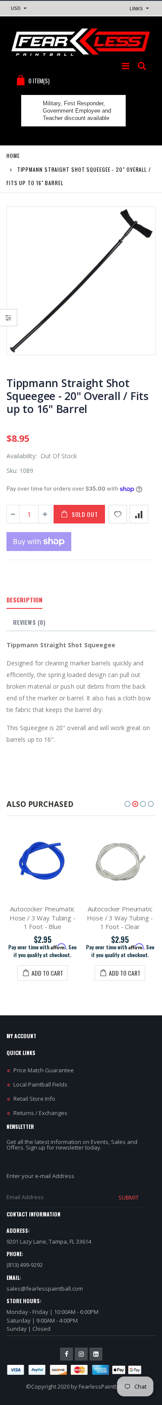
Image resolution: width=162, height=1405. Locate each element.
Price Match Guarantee (43, 1070)
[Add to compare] (139, 514)
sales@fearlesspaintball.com (44, 1288)
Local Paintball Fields (40, 1084)
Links (136, 8)
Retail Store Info (34, 1099)
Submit (128, 1197)
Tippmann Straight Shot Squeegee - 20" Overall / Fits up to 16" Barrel (77, 395)
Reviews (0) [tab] (29, 622)
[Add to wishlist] (117, 514)
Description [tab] (24, 599)
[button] (127, 804)
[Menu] (125, 66)
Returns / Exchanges (40, 1113)
